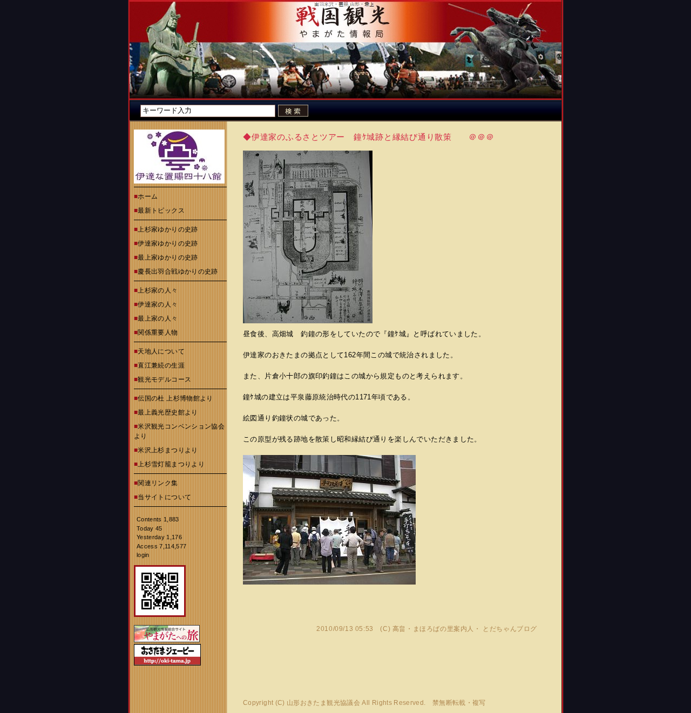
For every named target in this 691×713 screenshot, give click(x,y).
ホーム (148, 196)
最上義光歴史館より (168, 412)
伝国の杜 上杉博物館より (175, 398)
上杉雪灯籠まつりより (171, 464)
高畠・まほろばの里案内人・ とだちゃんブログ (464, 629)
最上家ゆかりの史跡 (168, 257)
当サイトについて (164, 497)
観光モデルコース (164, 379)
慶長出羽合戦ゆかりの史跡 (178, 271)
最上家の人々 (158, 318)
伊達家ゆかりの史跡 (168, 243)
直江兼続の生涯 (161, 365)
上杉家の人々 (158, 290)
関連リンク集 (158, 483)
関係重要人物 (158, 332)
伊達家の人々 (158, 304)
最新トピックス (161, 210)
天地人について (161, 351)
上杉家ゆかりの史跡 (168, 229)
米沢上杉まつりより (168, 450)
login (143, 555)
